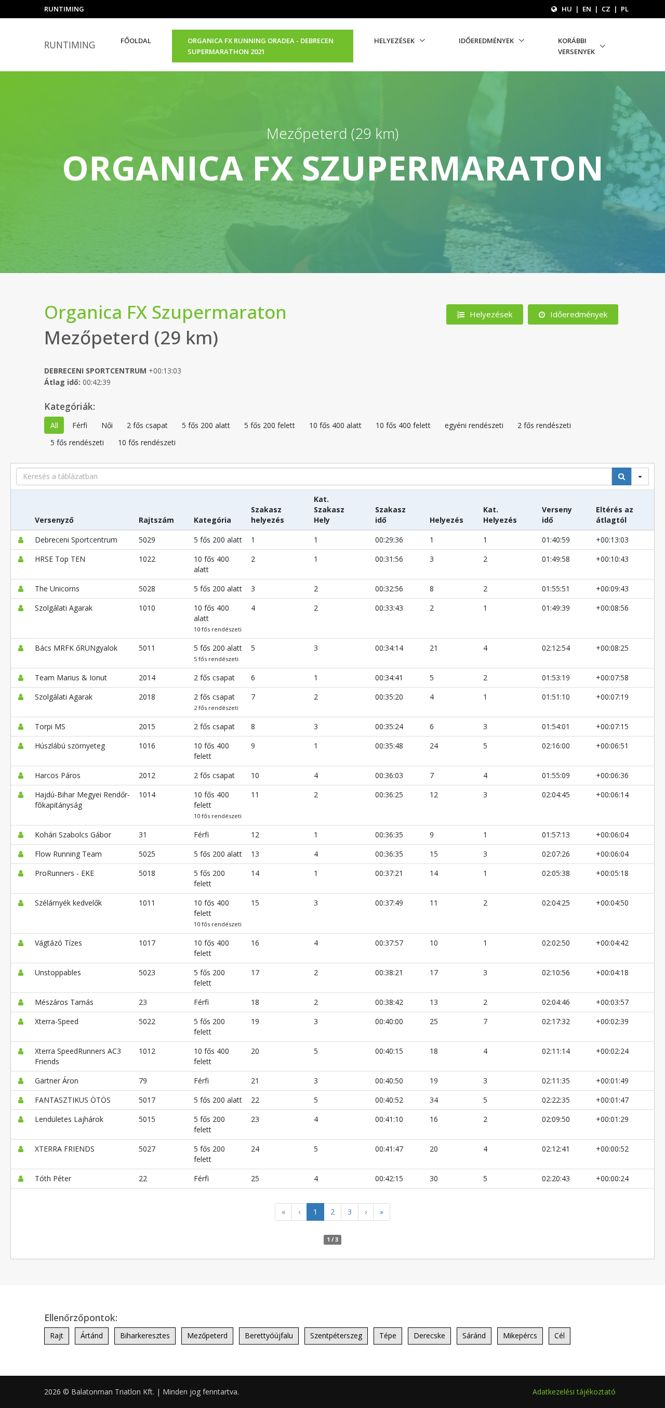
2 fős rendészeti (544, 425)
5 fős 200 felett (269, 425)
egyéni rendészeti (474, 425)
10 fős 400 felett (403, 425)
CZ (606, 9)
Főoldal (136, 40)
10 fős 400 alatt (335, 425)
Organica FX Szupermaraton (165, 312)
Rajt (56, 1335)
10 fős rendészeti (147, 442)
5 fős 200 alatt (206, 425)
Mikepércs (520, 1335)
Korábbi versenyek (576, 46)
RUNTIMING (69, 44)
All (54, 425)
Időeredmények (486, 40)
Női (107, 425)
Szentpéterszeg (336, 1335)
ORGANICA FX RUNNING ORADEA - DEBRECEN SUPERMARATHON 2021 (261, 46)
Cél (559, 1335)
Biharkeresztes (145, 1335)
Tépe (387, 1335)
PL (625, 9)
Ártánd (92, 1335)
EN (586, 9)
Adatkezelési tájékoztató (574, 1392)
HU (567, 9)
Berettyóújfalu (269, 1335)
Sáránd (474, 1335)
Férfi (79, 425)
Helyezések (394, 40)
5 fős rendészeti (77, 442)
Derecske (429, 1335)
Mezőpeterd (207, 1335)
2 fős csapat (147, 425)
